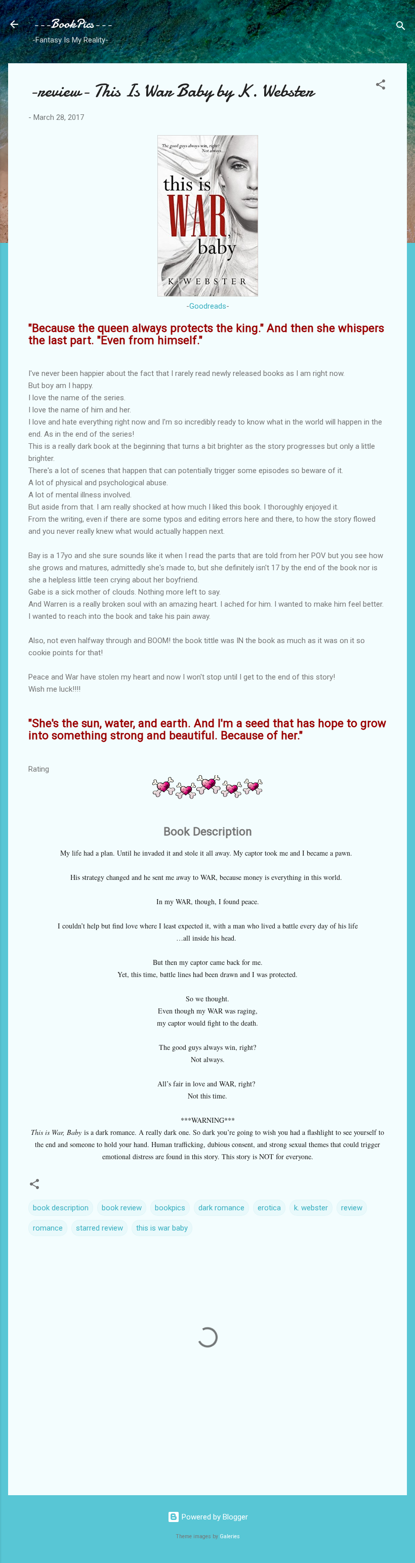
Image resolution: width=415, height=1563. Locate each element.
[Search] (401, 27)
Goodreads (207, 306)
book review (122, 1207)
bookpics (170, 1207)
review (351, 1207)
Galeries (230, 1536)
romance (48, 1228)
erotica (269, 1207)
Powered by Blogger (214, 1517)
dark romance (221, 1207)
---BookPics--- (72, 24)
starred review (99, 1228)
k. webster (311, 1207)
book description (61, 1207)
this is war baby (162, 1228)
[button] (381, 86)
